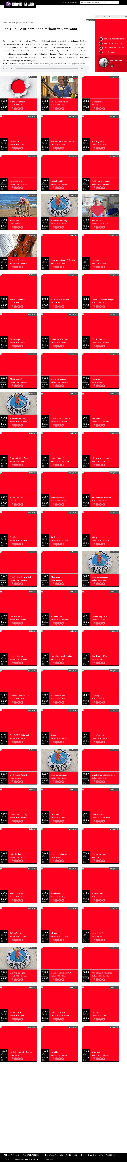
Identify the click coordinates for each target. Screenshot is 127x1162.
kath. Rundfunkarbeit (22, 1159)
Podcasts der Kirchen (61, 1155)
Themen (47, 1159)
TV (82, 1155)
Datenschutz (73, 2)
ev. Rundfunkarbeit (102, 1155)
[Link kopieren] (15, 108)
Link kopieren (110, 52)
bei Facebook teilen (113, 43)
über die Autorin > (115, 63)
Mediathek (11, 1155)
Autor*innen (32, 1155)
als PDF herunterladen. (114, 39)
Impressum (66, 2)
